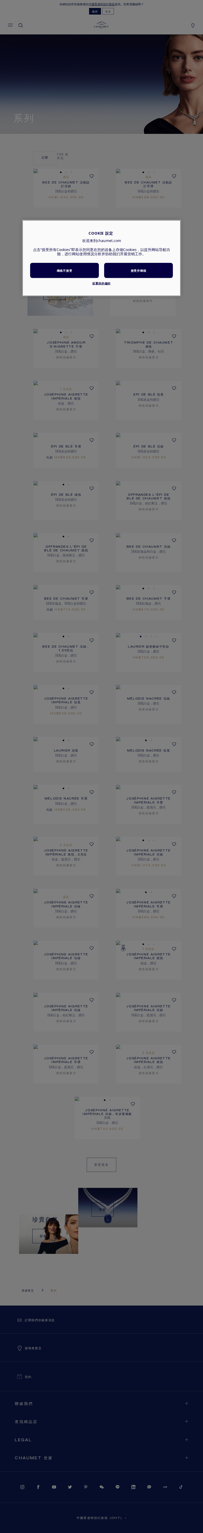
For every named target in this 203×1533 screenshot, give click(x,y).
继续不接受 (64, 270)
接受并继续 (138, 270)
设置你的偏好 (101, 283)
